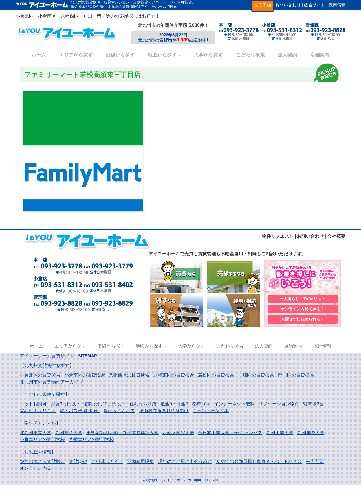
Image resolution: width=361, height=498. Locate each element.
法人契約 (287, 55)
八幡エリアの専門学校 (91, 439)
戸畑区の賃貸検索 (256, 375)
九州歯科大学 (68, 432)
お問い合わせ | (289, 5)
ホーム (39, 55)
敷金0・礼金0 (174, 403)
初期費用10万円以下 (105, 403)
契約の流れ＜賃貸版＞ (42, 461)
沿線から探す (120, 55)
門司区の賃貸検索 (296, 375)
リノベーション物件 (279, 403)
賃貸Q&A (78, 461)
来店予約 (262, 5)
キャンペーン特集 (211, 410)
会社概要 (336, 236)
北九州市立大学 (35, 432)
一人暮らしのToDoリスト (302, 298)
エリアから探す (76, 55)
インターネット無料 (234, 403)
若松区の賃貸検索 (216, 375)
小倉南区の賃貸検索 (84, 375)
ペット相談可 (33, 403)
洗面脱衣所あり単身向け (164, 410)
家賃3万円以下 (65, 403)
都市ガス (201, 403)
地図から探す (163, 55)
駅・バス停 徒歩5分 (80, 410)
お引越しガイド (107, 461)
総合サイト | (315, 5)
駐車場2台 (313, 403)
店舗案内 (319, 55)
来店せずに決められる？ (302, 319)
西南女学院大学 (178, 432)
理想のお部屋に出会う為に (185, 461)
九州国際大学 (310, 432)
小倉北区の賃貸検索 (40, 375)
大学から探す (208, 55)
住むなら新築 (143, 403)
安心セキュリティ (38, 410)
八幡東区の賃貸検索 (173, 375)
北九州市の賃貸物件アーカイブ (51, 381)
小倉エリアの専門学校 (42, 439)
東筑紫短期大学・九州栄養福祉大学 (122, 432)
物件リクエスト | (279, 236)
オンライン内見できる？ (302, 309)
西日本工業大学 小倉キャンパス (230, 432)
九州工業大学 (279, 432)
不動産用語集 (140, 461)
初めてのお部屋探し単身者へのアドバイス (259, 461)
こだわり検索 (250, 55)
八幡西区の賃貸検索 (129, 375)
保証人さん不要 (119, 410)
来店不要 (315, 461)
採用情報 (337, 5)
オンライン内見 (35, 468)
